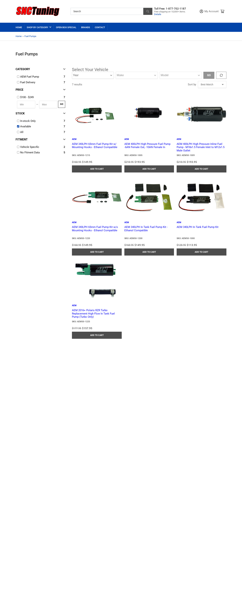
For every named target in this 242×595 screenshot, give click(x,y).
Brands (85, 27)
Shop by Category (37, 27)
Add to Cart (97, 169)
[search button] (147, 11)
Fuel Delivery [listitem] (27, 82)
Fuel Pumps (30, 36)
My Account (211, 11)
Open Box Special (66, 27)
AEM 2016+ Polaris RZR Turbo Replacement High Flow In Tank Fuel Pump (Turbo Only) (93, 314)
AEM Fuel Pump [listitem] (29, 76)
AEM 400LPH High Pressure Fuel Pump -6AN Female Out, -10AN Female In (147, 145)
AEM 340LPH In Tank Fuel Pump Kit (197, 227)
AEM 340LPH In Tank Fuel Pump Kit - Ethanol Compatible (146, 228)
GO (61, 104)
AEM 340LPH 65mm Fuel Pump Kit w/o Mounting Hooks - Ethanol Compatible (95, 228)
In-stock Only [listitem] (28, 121)
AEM (74, 139)
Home (19, 27)
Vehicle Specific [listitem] (29, 147)
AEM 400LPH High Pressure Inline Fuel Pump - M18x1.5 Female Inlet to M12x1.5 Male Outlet (200, 147)
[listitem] (41, 97)
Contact (100, 27)
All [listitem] (21, 132)
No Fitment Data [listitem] (30, 152)
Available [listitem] (25, 126)
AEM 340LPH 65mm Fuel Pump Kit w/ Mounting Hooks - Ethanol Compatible (94, 145)
